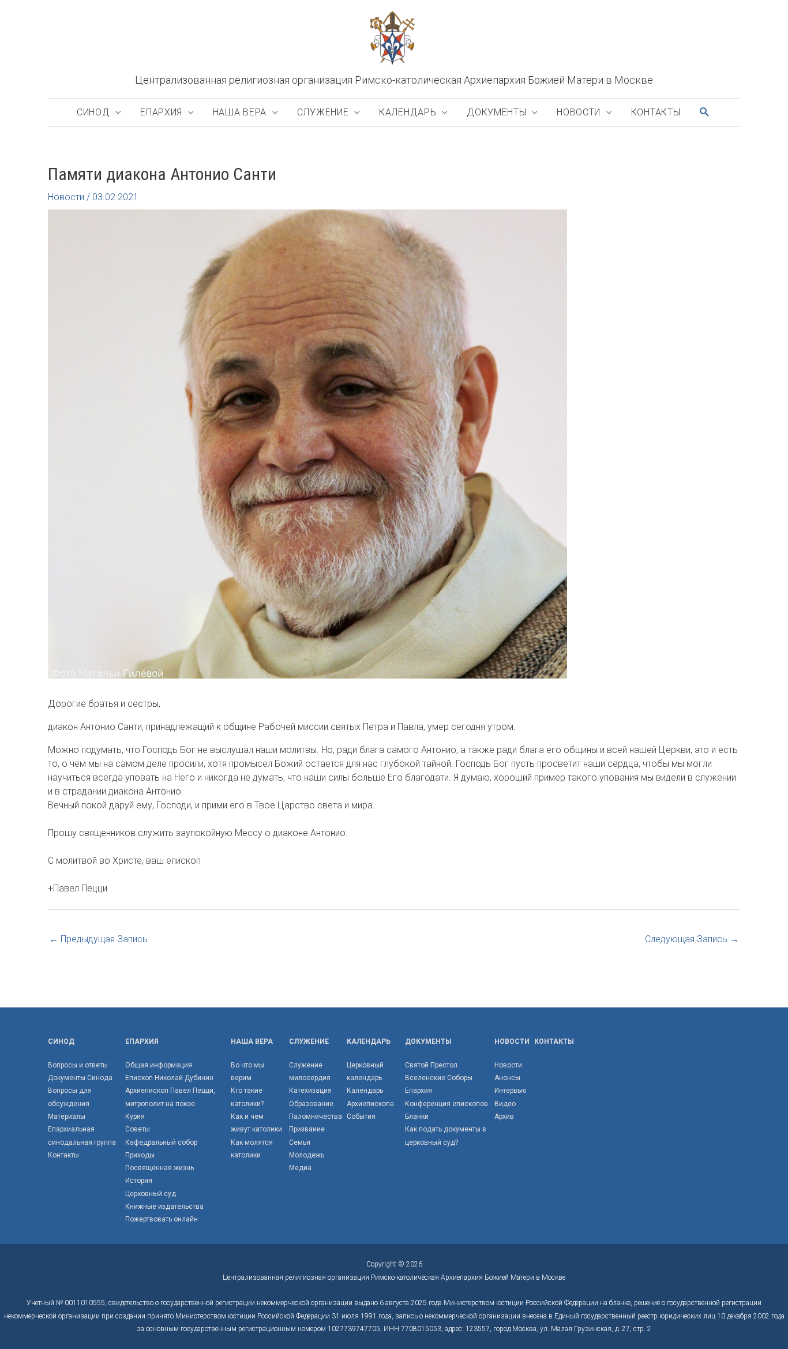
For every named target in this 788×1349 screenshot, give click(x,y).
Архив (504, 1116)
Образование (311, 1104)
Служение (323, 112)
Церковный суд (150, 1194)
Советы (137, 1129)
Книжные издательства (164, 1206)
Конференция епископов (446, 1104)
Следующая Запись (692, 939)
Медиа (300, 1168)
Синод (93, 112)
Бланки (417, 1116)
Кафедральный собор (161, 1142)
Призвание (307, 1129)
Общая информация (158, 1065)
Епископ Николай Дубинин (169, 1078)
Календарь (407, 112)
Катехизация (310, 1090)
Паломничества (315, 1116)
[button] (705, 112)
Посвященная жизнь (159, 1168)
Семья (299, 1142)
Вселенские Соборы (438, 1078)
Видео (505, 1104)
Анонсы (507, 1078)
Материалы (66, 1116)
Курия (135, 1116)
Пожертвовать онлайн (161, 1219)
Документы (496, 112)
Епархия (161, 112)
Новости (579, 112)
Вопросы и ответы (78, 1065)
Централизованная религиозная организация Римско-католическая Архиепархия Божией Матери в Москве (394, 80)
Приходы (140, 1155)
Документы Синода (80, 1078)
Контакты (656, 112)
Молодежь (306, 1155)
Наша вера (240, 112)
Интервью (510, 1090)
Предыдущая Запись (98, 939)
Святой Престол (431, 1065)
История (138, 1180)
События (361, 1116)
